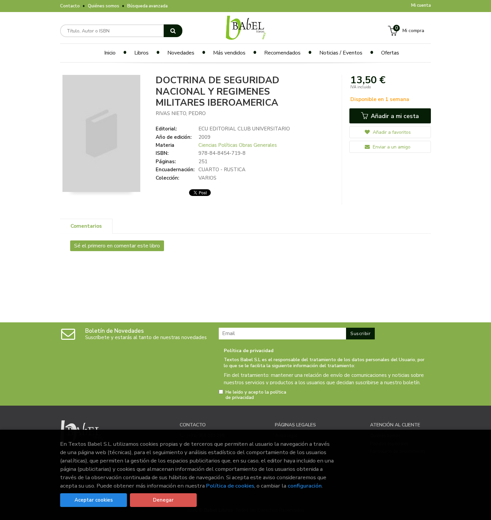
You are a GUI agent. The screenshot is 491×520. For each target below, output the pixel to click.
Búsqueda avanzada (147, 6)
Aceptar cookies (93, 500)
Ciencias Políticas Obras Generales (237, 145)
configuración (305, 486)
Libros (141, 53)
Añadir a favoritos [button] (391, 132)
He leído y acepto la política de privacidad (255, 395)
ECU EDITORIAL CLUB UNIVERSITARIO (244, 128)
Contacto (70, 6)
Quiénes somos (103, 6)
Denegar (163, 500)
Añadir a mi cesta (394, 116)
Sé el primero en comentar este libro (117, 245)
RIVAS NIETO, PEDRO (181, 113)
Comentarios (86, 226)
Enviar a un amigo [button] (391, 147)
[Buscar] (173, 30)
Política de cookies (230, 486)
